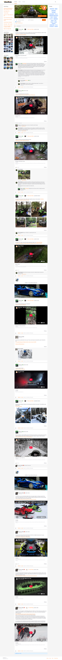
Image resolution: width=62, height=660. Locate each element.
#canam (54, 10)
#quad (52, 20)
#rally (55, 20)
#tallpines (53, 23)
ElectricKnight (24, 63)
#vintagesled (52, 26)
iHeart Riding (31, 569)
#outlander (51, 18)
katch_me (20, 29)
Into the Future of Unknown (8, 22)
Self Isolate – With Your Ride (8, 24)
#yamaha (56, 26)
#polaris (56, 18)
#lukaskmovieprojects (54, 15)
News (20, 1)
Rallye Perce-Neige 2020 (7, 28)
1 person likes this (23, 180)
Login (22, 132)
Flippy (19, 125)
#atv (56, 8)
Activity (15, 1)
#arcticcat (18, 26)
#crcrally (53, 12)
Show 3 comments (21, 78)
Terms (52, 658)
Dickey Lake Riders (31, 29)
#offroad (55, 17)
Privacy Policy (56, 658)
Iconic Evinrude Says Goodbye (8, 17)
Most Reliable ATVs (6, 11)
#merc (52, 17)
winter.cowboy (20, 465)
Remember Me (19, 21)
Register (19, 132)
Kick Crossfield (21, 336)
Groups (23, 1)
